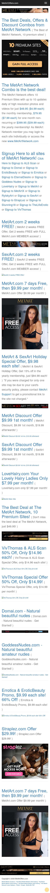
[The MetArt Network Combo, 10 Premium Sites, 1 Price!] (25, 59)
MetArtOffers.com (10, 2)
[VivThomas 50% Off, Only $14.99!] (25, 598)
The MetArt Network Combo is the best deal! (24, 87)
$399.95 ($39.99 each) (30, 122)
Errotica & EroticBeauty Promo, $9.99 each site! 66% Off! (24, 694)
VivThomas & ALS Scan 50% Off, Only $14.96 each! (24, 552)
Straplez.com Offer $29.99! (19, 731)
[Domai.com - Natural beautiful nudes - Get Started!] (25, 631)
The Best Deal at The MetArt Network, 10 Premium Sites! (21, 511)
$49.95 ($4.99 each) (32, 108)
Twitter (18, 885)
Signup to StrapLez (13, 200)
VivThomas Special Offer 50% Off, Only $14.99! (25, 579)
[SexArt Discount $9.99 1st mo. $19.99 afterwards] (25, 465)
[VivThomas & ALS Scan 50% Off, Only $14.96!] (25, 569)
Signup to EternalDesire (16, 177)
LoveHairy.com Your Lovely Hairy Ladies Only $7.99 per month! (25, 478)
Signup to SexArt (28, 195)
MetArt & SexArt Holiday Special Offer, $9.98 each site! (24, 361)
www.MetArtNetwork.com (23, 141)
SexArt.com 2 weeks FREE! (21, 256)
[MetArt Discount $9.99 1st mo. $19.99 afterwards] (25, 436)
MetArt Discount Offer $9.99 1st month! (22, 417)
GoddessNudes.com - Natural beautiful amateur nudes (22, 649)
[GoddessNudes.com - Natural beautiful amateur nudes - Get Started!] (25, 676)
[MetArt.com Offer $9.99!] (25, 323)
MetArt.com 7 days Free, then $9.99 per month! (24, 285)
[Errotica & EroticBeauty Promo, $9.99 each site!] (25, 715)
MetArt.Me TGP (30, 885)
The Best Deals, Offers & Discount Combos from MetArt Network (25, 24)
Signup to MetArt (28, 186)
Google (23, 885)
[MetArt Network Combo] (25, 536)
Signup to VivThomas (18, 209)
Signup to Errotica (32, 172)
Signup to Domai (12, 168)
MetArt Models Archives (8, 881)
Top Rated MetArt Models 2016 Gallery (29, 883)
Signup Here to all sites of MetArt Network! (23, 155)
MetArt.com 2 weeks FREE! (21, 224)
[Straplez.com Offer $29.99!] (25, 761)
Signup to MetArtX (13, 191)
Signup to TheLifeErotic (34, 205)
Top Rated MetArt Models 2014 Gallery (27, 881)
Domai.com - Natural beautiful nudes (21, 613)
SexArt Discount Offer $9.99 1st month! (22, 446)
